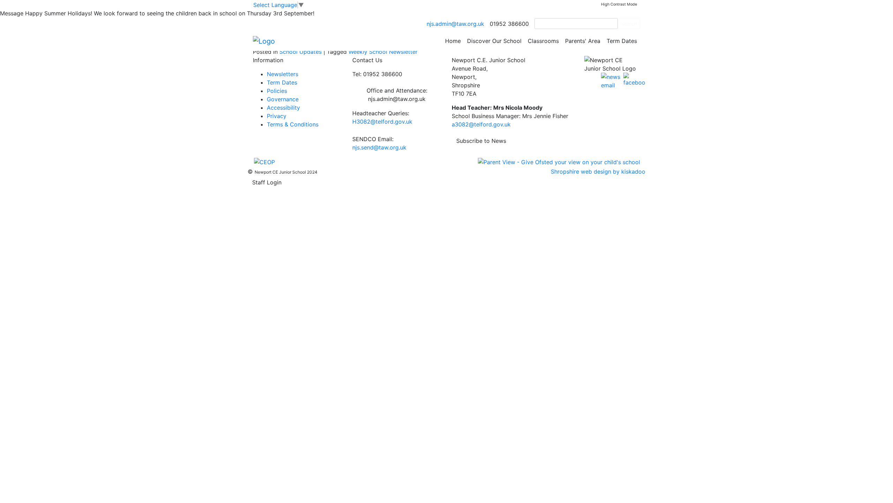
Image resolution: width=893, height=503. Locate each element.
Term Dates (622, 40)
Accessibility (283, 107)
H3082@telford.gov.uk (382, 121)
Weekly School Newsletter (383, 51)
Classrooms (543, 40)
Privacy (276, 115)
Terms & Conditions (292, 124)
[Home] (264, 40)
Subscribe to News (481, 140)
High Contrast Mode (619, 4)
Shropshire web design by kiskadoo (598, 171)
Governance (283, 99)
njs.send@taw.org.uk (379, 147)
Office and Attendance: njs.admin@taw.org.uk (397, 94)
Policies (277, 90)
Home (453, 40)
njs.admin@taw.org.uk (455, 23)
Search (629, 24)
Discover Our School (494, 40)
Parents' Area (582, 40)
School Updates (300, 51)
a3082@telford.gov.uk (481, 124)
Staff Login (267, 182)
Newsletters (282, 74)
